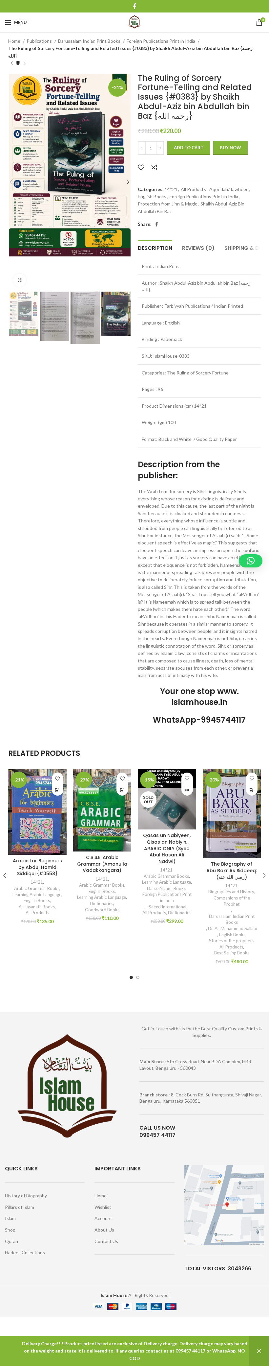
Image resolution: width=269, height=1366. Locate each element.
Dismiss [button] (259, 1351)
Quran (11, 1241)
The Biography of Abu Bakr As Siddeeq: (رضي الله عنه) (231, 870)
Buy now (230, 147)
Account (103, 1218)
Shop (10, 1230)
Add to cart (188, 147)
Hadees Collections (25, 1252)
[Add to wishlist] (141, 167)
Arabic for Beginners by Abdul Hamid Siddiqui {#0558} (37, 867)
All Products (193, 189)
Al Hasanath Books (37, 906)
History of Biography (26, 1195)
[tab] (155, 247)
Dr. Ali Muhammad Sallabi (232, 928)
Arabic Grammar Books (36, 888)
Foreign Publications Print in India (161, 41)
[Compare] (154, 167)
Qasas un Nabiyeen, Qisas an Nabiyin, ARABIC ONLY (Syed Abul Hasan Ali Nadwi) (167, 848)
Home (14, 41)
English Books (152, 196)
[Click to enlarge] (19, 280)
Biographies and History (231, 891)
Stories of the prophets (231, 940)
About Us (104, 1230)
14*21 (171, 189)
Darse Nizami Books (166, 888)
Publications (40, 41)
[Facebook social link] (134, 6)
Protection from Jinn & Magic (167, 203)
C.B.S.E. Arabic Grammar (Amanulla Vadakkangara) (102, 864)
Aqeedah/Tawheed (229, 189)
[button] (57, 790)
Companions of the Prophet (232, 901)
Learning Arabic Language (36, 894)
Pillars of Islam (19, 1207)
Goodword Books (102, 909)
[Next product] (24, 63)
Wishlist (102, 1207)
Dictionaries (101, 903)
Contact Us (106, 1241)
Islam (10, 1218)
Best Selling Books (231, 952)
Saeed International (167, 906)
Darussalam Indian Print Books (89, 41)
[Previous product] (11, 63)
